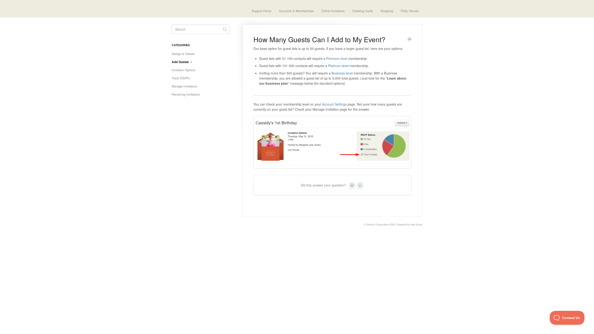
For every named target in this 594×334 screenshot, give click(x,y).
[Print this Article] (409, 39)
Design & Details (183, 53)
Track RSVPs (181, 78)
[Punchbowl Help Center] (191, 8)
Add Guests (181, 62)
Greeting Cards (362, 11)
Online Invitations (333, 11)
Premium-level (337, 58)
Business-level (342, 73)
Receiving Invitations (186, 94)
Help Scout (416, 224)
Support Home (261, 11)
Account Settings (334, 104)
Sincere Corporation (377, 224)
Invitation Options (183, 70)
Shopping (387, 11)
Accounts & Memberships (296, 11)
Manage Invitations (184, 86)
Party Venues (410, 11)
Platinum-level (338, 65)
